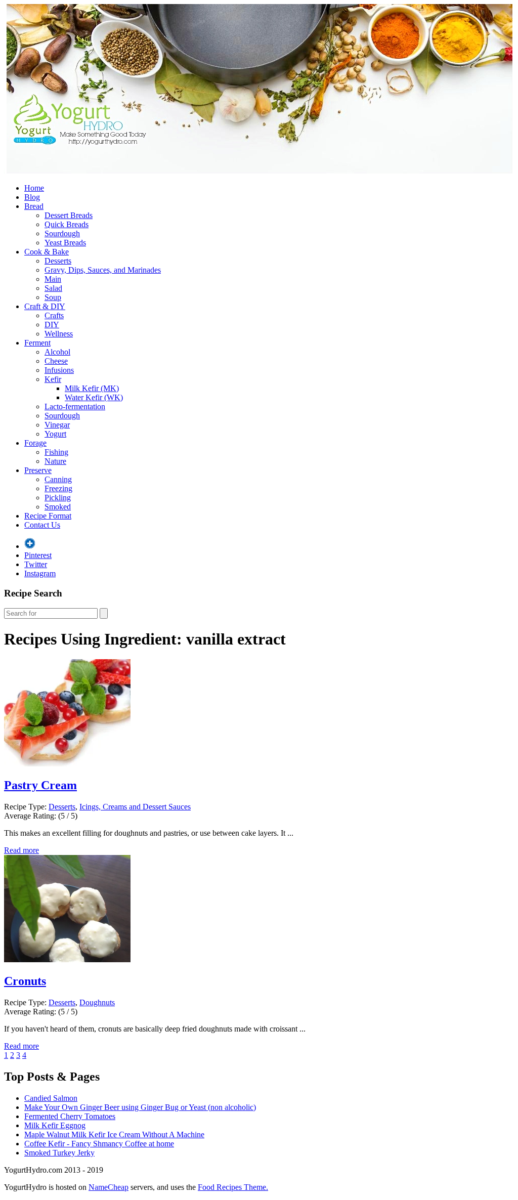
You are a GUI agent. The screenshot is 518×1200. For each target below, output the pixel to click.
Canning (58, 479)
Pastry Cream (40, 785)
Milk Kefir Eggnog (54, 1125)
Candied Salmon (50, 1098)
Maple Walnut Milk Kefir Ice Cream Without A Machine (114, 1134)
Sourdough (62, 233)
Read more (21, 850)
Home (34, 188)
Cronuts (25, 981)
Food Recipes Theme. (233, 1187)
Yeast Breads (65, 242)
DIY (52, 324)
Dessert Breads (69, 215)
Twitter (35, 564)
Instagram (40, 573)
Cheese (56, 361)
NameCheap (108, 1187)
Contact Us (42, 525)
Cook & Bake (46, 251)
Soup (53, 297)
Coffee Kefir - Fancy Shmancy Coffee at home (99, 1143)
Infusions (59, 370)
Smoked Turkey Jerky (59, 1152)
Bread (34, 206)
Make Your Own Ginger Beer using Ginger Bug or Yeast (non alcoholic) (140, 1107)
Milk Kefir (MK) (92, 388)
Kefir (53, 379)
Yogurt (55, 434)
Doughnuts (97, 1002)
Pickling (58, 497)
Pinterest (38, 555)
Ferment (37, 342)
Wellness (59, 333)
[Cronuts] (67, 959)
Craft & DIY (44, 306)
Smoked (58, 506)
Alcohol (57, 352)
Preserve (38, 470)
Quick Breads (67, 224)
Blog (32, 197)
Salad (53, 288)
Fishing (56, 452)
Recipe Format (47, 515)
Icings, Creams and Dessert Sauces (135, 806)
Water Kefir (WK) (94, 397)
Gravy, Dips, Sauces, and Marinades (103, 270)
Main (53, 279)
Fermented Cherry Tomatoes (69, 1116)
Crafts (54, 315)
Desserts (58, 260)
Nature (55, 461)
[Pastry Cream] (67, 763)
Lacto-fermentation (75, 406)
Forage (35, 443)
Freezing (58, 488)
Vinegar (57, 424)
